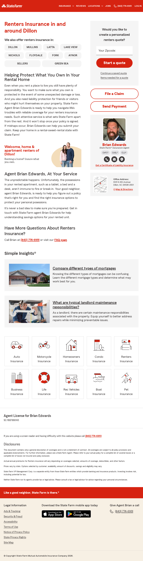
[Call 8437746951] (107, 159)
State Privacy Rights (15, 537)
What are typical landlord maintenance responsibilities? (85, 305)
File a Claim (114, 94)
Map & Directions (124, 189)
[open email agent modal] (114, 159)
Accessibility (11, 521)
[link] (12, 6)
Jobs (108, 6)
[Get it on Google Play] (78, 514)
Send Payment (114, 106)
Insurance (65, 6)
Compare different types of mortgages (84, 268)
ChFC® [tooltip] (105, 153)
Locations (94, 6)
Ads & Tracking (12, 511)
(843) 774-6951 (124, 6)
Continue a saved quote (114, 73)
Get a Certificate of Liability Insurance (114, 165)
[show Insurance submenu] (72, 6)
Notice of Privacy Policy (17, 532)
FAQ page (60, 239)
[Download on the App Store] (53, 514)
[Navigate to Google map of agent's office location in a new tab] (122, 159)
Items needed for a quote (114, 77)
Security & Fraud (13, 516)
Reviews (81, 6)
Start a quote (114, 63)
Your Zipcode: (107, 50)
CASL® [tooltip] (115, 153)
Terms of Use (11, 527)
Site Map (9, 542)
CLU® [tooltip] (124, 153)
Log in (138, 6)
